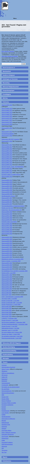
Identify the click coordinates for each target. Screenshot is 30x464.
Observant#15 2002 (7, 279)
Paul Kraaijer (5, 436)
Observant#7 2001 (7, 294)
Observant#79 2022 (7, 116)
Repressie (4, 446)
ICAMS (3, 414)
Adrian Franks (5, 369)
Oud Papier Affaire (6, 430)
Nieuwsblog (6, 83)
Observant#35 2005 (7, 229)
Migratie (4, 420)
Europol (4, 406)
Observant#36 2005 (7, 227)
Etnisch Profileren (6, 400)
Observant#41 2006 (7, 216)
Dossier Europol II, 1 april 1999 (10, 320)
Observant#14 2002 (7, 280)
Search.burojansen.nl (9, 67)
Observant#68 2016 (7, 148)
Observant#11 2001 (7, 286)
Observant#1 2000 (7, 316)
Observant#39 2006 (7, 219)
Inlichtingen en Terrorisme (10, 79)
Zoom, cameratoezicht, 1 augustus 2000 (12, 296)
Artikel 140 (4, 377)
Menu (15, 18)
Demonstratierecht (6, 391)
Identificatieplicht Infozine (8, 196)
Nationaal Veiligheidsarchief (11, 86)
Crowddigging (7, 94)
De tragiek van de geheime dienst (10, 387)
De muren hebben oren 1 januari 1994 (12, 332)
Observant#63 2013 (7, 158)
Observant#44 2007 (7, 204)
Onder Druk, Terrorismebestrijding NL (11, 210)
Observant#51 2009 (7, 188)
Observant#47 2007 (7, 198)
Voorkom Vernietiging (9, 347)
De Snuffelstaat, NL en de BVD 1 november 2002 (15, 271)
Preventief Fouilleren (7, 442)
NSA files (5, 98)
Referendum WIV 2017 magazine (10, 139)
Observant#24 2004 (7, 253)
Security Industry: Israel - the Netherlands (13, 166)
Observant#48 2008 (7, 194)
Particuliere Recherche (8, 434)
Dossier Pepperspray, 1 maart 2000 (11, 304)
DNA (3, 395)
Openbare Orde (6, 424)
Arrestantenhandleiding (8, 133)
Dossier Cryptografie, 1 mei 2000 (10, 300)
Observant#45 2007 (7, 202)
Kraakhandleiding (8, 354)
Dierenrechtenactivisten (8, 393)
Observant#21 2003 (7, 263)
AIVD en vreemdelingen (8, 373)
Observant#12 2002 (7, 284)
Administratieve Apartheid (8, 367)
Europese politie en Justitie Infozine (11, 174)
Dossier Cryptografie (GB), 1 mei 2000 (12, 302)
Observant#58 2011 (7, 170)
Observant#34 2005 (7, 231)
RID (3, 448)
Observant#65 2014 (7, 154)
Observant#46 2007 (7, 200)
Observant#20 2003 (7, 265)
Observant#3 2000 (7, 312)
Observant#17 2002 (7, 275)
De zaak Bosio (5, 389)
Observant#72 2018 (7, 135)
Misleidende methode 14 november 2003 (12, 259)
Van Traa (4, 452)
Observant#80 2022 (7, 114)
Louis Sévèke (5, 412)
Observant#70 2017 (7, 145)
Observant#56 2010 (7, 176)
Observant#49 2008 (7, 192)
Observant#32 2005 (7, 237)
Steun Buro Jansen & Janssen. (10, 56)
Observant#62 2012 (7, 160)
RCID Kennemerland (7, 444)
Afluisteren (4, 371)
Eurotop (4, 408)
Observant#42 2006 (7, 214)
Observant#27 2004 (7, 247)
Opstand (4, 428)
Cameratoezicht (6, 383)
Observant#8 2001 (7, 292)
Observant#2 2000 (7, 314)
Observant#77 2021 (7, 120)
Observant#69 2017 (7, 147)
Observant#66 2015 (7, 152)
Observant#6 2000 (7, 306)
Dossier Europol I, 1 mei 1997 (9, 326)
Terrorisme (4, 450)
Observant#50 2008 (7, 190)
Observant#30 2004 (7, 241)
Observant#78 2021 (7, 118)
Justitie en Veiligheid (9, 75)
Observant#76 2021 (7, 122)
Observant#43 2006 (7, 211)
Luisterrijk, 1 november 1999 (9, 318)
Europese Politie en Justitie (9, 402)
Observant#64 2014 (7, 156)
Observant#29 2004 (7, 243)
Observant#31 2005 (7, 239)
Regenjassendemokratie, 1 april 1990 (11, 338)
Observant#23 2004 (7, 255)
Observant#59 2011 (7, 168)
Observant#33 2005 (7, 233)
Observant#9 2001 (7, 290)
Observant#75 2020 (7, 124)
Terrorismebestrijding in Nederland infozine (13, 206)
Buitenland (4, 379)
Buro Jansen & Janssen (8, 51)
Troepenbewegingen (8, 90)
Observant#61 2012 (7, 162)
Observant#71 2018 (7, 141)
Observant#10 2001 (7, 288)
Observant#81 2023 (7, 112)
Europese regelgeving (7, 404)
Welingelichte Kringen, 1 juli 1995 (10, 328)
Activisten (4, 365)
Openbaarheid (7, 71)
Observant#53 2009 (7, 184)
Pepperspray (5, 438)
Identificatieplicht (6, 416)
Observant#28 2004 (7, 245)
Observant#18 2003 (7, 269)
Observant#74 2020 (7, 128)
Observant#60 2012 (7, 164)
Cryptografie (5, 385)
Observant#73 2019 (7, 131)
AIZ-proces (5, 375)
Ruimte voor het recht (7, 208)
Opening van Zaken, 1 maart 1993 (11, 334)
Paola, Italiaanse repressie (9, 432)
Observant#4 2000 (7, 310)
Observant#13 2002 (7, 282)
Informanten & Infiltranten (8, 418)
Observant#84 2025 (7, 105)
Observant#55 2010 (7, 180)
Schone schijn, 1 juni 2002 (9, 273)
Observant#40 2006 (7, 217)
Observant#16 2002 (7, 277)
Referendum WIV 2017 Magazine (12, 343)
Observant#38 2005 (7, 223)
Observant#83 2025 (7, 108)
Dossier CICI (5, 397)
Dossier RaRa (5, 399)
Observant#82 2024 (7, 110)
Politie (3, 440)
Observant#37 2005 (7, 225)
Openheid (4, 426)
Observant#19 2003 (7, 267)
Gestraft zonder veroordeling (9, 221)
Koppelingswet (5, 410)
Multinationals (5, 422)
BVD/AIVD (4, 381)
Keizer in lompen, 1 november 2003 (11, 261)
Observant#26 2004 (7, 249)
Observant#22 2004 (7, 257)
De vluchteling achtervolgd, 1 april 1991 (12, 336)
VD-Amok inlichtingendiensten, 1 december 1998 (14, 324)
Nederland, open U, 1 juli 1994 (10, 330)
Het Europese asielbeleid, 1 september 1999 (13, 322)
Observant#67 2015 (7, 150)
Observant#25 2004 (7, 251)
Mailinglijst (6, 358)
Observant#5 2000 (7, 308)
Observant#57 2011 (7, 172)
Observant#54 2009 (7, 182)
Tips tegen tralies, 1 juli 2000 (9, 298)
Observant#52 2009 (7, 186)
